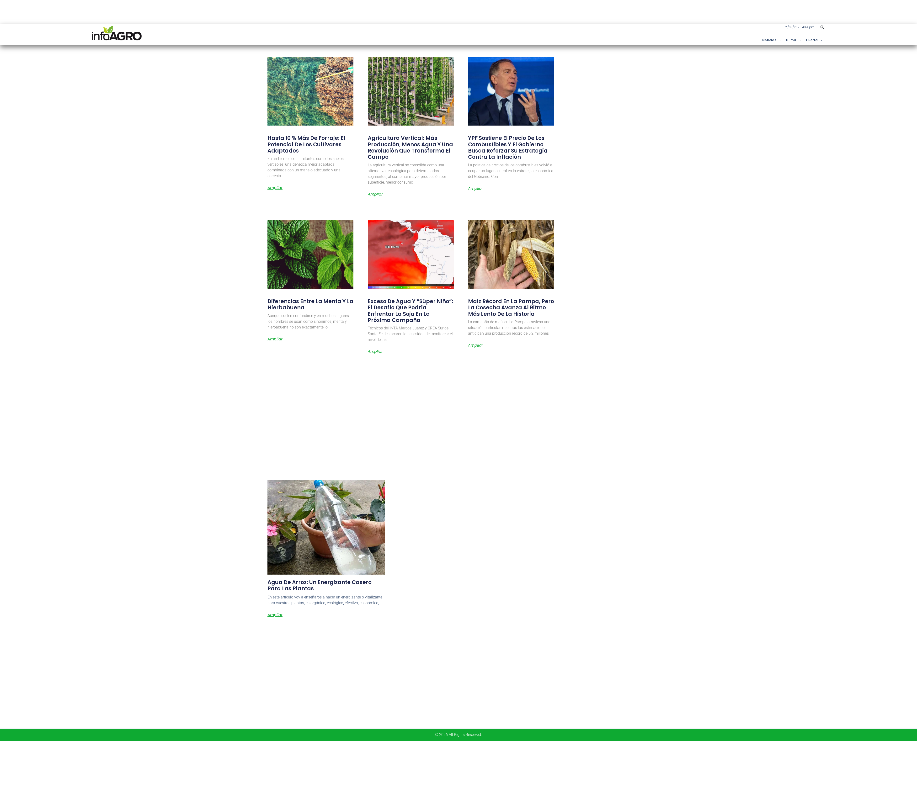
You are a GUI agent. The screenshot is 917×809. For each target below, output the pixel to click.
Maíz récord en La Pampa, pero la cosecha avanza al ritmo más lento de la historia (511, 308)
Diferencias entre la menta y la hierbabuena (310, 304)
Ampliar (275, 188)
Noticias (769, 40)
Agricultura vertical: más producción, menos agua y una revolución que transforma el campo (410, 147)
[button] (822, 27)
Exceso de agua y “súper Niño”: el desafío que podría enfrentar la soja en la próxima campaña (410, 311)
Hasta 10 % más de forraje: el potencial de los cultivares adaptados (306, 144)
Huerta (812, 40)
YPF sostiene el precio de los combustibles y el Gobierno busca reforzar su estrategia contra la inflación (508, 147)
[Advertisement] (143, 774)
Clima (791, 40)
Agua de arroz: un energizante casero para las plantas (319, 585)
